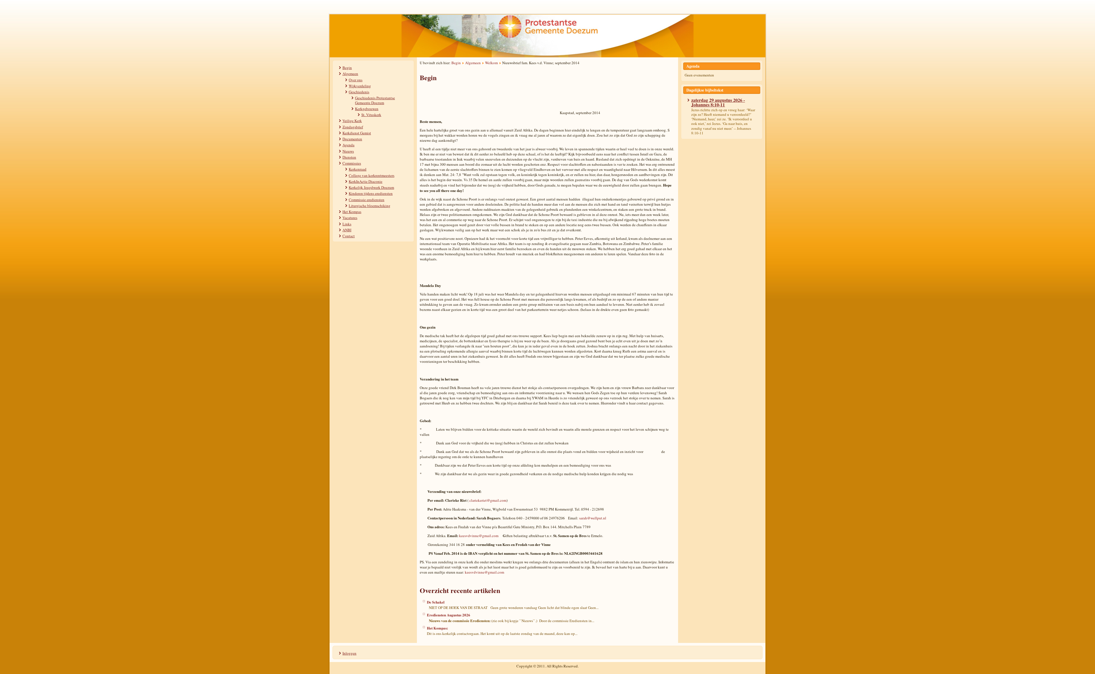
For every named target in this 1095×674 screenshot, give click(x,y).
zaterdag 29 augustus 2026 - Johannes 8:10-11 (718, 102)
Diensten (349, 157)
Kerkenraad (357, 169)
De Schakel (436, 602)
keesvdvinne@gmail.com (478, 535)
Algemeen (350, 73)
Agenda (348, 144)
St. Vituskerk (371, 114)
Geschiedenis (359, 91)
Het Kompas (351, 211)
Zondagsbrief (352, 126)
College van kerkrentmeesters (371, 175)
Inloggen (349, 653)
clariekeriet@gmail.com (487, 500)
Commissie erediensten (366, 199)
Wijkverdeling (360, 85)
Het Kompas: (437, 628)
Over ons (355, 79)
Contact (348, 235)
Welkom (491, 62)
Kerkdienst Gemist (356, 132)
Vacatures (349, 217)
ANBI (346, 229)
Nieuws (348, 151)
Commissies (351, 163)
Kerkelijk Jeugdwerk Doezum (371, 187)
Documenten (352, 138)
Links (346, 223)
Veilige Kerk (352, 120)
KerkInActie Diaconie (365, 181)
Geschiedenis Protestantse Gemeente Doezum (375, 100)
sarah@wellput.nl (592, 518)
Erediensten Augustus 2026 (448, 615)
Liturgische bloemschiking (369, 205)
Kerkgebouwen (366, 108)
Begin (347, 67)
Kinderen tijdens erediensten (371, 193)
